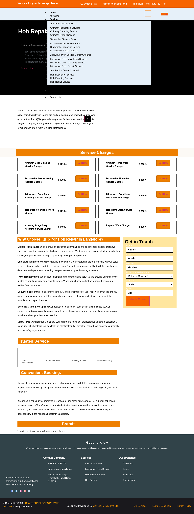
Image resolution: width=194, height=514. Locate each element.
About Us (54, 16)
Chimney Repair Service (62, 35)
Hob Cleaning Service (61, 78)
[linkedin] (29, 491)
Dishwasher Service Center (63, 39)
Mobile (130, 263)
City (129, 289)
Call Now (82, 163)
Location (54, 87)
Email (130, 254)
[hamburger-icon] (148, 13)
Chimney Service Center (62, 23)
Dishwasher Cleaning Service (65, 47)
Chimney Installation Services (65, 28)
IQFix (28, 503)
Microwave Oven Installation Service (68, 59)
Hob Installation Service (62, 75)
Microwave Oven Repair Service (66, 66)
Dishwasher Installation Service (66, 43)
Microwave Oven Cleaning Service (67, 62)
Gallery (53, 90)
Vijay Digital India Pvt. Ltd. (106, 506)
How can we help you (138, 272)
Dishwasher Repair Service (64, 50)
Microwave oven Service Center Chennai (70, 55)
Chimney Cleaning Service (63, 31)
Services (54, 19)
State (130, 280)
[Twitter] (16, 491)
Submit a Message (138, 299)
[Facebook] (12, 491)
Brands (53, 94)
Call (166, 14)
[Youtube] (25, 491)
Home (53, 12)
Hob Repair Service (60, 82)
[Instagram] (21, 491)
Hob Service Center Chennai (64, 70)
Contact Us (55, 97)
